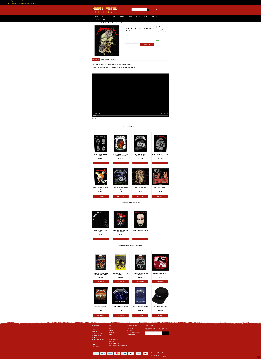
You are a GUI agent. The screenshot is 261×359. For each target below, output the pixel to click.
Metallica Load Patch (160, 187)
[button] (258, 357)
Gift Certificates (156, 16)
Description (95, 59)
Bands (130, 16)
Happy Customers (97, 333)
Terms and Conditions (98, 339)
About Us (94, 331)
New (103, 16)
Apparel (122, 16)
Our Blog (94, 344)
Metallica (105, 22)
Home (94, 22)
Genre (145, 16)
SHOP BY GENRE (113, 339)
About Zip (94, 343)
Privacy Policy (96, 337)
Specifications (105, 59)
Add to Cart (147, 44)
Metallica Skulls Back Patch (160, 154)
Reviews (113, 59)
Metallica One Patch (140, 187)
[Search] (148, 10)
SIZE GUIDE (130, 330)
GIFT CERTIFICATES (114, 343)
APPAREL (111, 330)
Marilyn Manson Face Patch (140, 230)
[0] (154, 10)
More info (164, 29)
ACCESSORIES (113, 332)
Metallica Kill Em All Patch (160, 273)
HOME (96, 16)
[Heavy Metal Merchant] (105, 9)
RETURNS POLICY (131, 334)
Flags (138, 16)
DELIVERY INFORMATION (133, 332)
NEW (110, 328)
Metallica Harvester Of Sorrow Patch (115, 22)
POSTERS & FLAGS (114, 336)
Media (104, 19)
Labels (97, 19)
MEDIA (111, 334)
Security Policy (96, 335)
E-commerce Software (155, 356)
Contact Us (95, 341)
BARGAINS (112, 341)
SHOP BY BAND (113, 337)
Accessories (112, 16)
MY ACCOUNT (130, 328)
